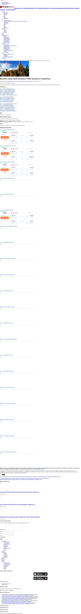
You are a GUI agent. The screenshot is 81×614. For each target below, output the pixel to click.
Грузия (18, 476)
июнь (32, 476)
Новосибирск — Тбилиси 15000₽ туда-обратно (8, 94)
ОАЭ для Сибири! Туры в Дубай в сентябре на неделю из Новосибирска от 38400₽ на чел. (18, 597)
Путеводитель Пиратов (6, 3)
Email (1, 533)
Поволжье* (6, 565)
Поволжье (5, 14)
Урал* (4, 24)
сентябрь (48, 476)
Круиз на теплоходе (6, 40)
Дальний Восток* (6, 27)
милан (40, 476)
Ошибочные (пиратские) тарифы (8, 50)
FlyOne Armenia (5, 476)
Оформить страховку (7, 39)
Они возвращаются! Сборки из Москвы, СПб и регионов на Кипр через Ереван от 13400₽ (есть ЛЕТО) (21, 479)
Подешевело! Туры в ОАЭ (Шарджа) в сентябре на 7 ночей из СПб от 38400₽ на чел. (17, 602)
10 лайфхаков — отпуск (7, 48)
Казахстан (5, 31)
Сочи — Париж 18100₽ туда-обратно (6, 105)
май (35, 476)
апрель (11, 476)
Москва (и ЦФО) (6, 12)
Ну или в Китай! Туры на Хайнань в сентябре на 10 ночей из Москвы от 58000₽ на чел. (20, 492)
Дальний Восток (6, 18)
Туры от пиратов (5, 2)
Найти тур (5, 36)
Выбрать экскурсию (6, 41)
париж (45, 476)
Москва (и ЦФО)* (6, 22)
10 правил (5, 51)
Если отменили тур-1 (7, 49)
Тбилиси (52, 476)
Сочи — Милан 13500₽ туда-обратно (6, 96)
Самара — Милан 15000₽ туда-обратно (7, 100)
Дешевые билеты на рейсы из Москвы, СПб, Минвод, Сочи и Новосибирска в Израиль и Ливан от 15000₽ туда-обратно (24, 478)
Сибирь (5, 17)
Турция (5, 29)
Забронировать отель (7, 38)
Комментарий (3, 529)
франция (58, 476)
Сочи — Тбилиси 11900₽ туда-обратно (7, 88)
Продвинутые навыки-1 (7, 47)
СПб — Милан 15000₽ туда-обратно (6, 99)
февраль (55, 476)
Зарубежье (3, 28)
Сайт (1, 535)
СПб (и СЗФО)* (6, 23)
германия (15, 476)
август (9, 476)
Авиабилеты (3, 11)
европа (26, 476)
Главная (1, 60)
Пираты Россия (4, 4)
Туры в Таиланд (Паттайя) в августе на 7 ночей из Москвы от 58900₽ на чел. (17, 504)
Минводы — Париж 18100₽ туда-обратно (7, 107)
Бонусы (3, 34)
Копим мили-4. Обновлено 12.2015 (8, 56)
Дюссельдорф (22, 476)
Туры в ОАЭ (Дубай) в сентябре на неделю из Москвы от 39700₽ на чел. (15, 601)
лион (34, 476)
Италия (29, 476)
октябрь (42, 476)
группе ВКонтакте (41, 469)
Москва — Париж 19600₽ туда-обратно (7, 109)
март (37, 476)
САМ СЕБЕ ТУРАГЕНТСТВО (5, 35)
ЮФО (4, 16)
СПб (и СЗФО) (5, 13)
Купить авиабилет (6, 37)
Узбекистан (5, 32)
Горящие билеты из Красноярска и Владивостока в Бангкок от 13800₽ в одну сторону (18, 600)
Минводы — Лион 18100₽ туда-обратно (7, 106)
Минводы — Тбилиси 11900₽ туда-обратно (8, 89)
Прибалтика (6, 546)
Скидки (3, 560)
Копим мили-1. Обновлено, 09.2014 (8, 54)
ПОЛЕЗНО (3, 43)
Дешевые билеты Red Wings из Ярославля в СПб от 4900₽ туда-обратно (15, 599)
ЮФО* (4, 25)
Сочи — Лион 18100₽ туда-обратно (6, 104)
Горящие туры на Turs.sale (7, 20)
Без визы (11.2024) (6, 44)
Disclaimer (5, 58)
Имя (1, 531)
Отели (3, 33)
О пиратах (3, 57)
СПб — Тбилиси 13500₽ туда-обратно (7, 92)
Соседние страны (7, 548)
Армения (5, 30)
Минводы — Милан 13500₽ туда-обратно (7, 97)
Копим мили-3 (6, 55)
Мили (2, 53)
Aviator (6, 81)
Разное (3, 559)
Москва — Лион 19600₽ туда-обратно (7, 108)
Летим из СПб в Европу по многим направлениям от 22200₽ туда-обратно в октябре (17, 598)
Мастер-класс (4, 557)
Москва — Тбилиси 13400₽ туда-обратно (7, 90)
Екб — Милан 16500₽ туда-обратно (6, 101)
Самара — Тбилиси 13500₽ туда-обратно (7, 91)
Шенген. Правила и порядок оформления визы (10, 45)
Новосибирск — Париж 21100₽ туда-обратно (8, 110)
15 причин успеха (6, 52)
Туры (2, 19)
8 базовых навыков (6, 46)
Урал (4, 15)
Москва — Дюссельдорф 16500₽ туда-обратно (8, 103)
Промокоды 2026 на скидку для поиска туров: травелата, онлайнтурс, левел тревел (15, 21)
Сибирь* (5, 26)
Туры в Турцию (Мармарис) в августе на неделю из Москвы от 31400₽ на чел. (16, 603)
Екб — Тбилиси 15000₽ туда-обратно (7, 93)
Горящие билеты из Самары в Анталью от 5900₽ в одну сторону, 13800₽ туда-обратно (20, 517)
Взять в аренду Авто (7, 42)
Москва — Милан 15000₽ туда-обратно (7, 98)
